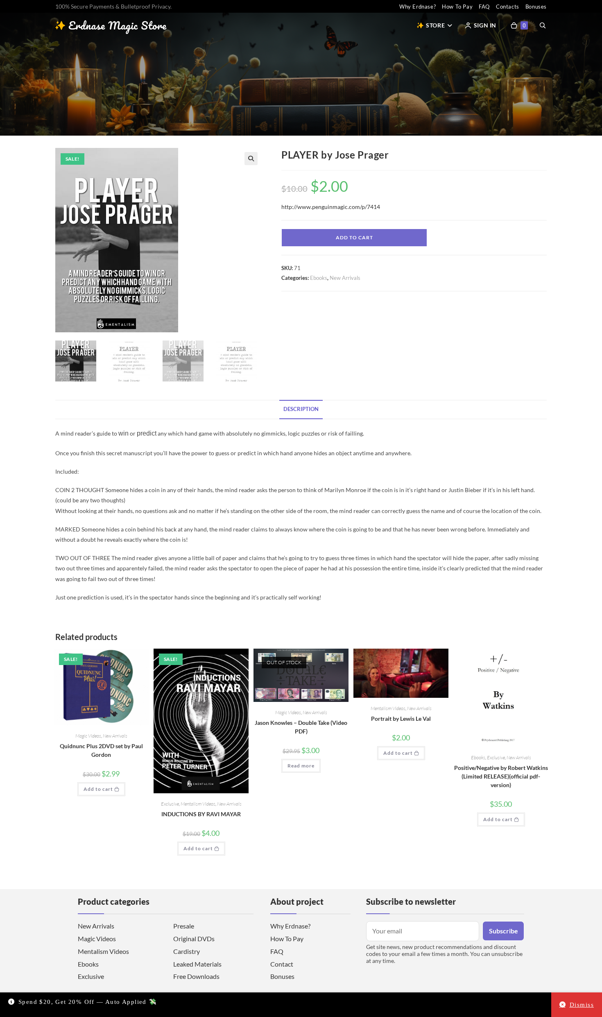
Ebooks (318, 278)
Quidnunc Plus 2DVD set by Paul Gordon (101, 750)
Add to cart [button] (98, 789)
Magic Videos (88, 736)
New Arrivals (345, 278)
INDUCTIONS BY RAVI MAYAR (201, 813)
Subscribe (503, 931)
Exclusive (170, 804)
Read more (301, 766)
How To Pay (457, 6)
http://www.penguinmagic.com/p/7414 (330, 206)
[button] (251, 158)
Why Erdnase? (417, 6)
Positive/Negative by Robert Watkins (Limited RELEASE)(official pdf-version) (501, 776)
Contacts (507, 6)
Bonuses (536, 6)
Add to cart (354, 237)
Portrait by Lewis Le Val (401, 718)
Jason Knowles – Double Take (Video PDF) (301, 727)
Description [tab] (301, 409)
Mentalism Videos (198, 804)
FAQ (484, 6)
